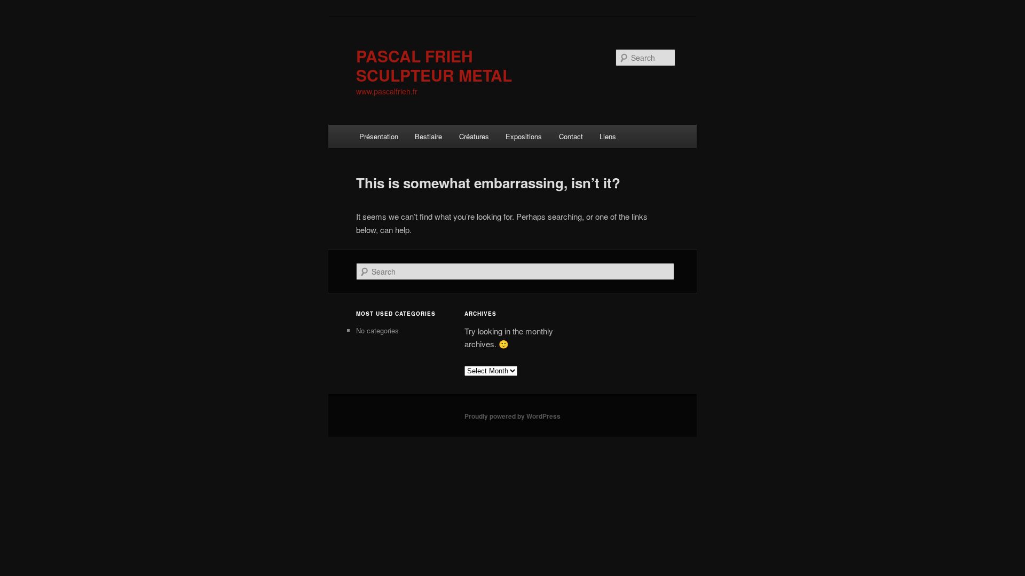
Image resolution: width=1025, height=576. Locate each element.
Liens (608, 136)
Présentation (378, 136)
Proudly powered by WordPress (512, 416)
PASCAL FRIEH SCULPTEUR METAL (434, 65)
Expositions (524, 136)
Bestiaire (428, 136)
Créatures (474, 136)
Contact (571, 136)
